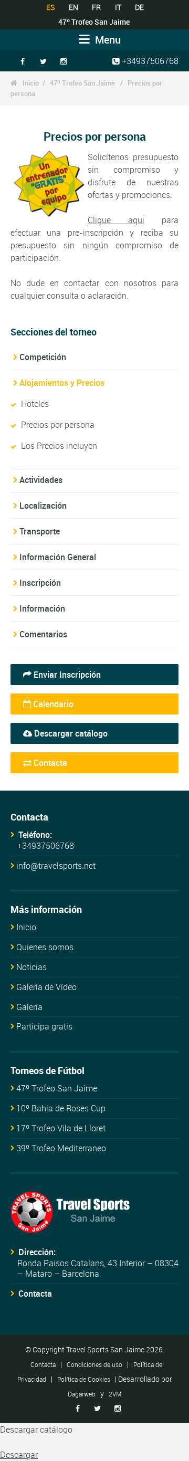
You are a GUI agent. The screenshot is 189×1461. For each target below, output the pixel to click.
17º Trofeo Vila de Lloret (61, 1128)
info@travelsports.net (56, 865)
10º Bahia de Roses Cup (61, 1108)
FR (96, 7)
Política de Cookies (83, 1379)
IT (118, 7)
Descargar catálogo (70, 733)
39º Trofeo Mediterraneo (61, 1148)
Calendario (52, 704)
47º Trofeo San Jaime (83, 83)
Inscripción (40, 582)
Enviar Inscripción (66, 674)
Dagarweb (82, 1394)
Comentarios (43, 634)
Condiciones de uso (94, 1364)
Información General (57, 557)
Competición (42, 357)
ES (50, 7)
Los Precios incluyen (59, 445)
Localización (43, 505)
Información (42, 608)
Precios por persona (57, 424)
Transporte (39, 531)
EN (73, 7)
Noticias (31, 967)
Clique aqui (116, 220)
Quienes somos (45, 947)
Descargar (19, 1454)
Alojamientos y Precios (61, 382)
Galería (29, 1007)
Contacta (49, 763)
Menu (106, 40)
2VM (115, 1394)
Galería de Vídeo (46, 987)
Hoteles (35, 403)
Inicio (31, 83)
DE (139, 7)
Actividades (40, 480)
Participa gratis (44, 1026)
